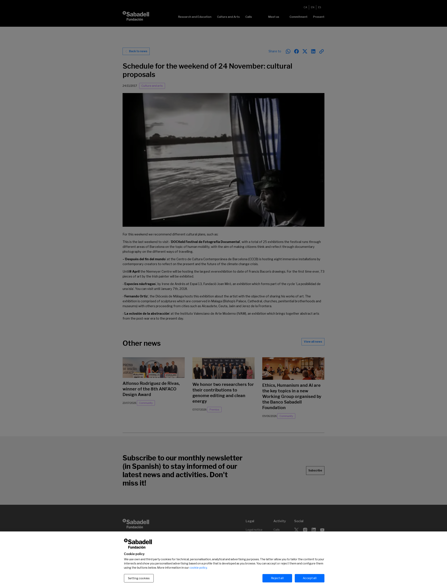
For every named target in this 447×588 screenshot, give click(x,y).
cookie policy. (198, 567)
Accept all (309, 578)
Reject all (277, 578)
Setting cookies (139, 578)
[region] (223, 559)
